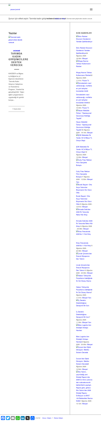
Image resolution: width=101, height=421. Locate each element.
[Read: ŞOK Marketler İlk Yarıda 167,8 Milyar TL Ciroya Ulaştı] (84, 140)
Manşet (85, 58)
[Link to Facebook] (68, 418)
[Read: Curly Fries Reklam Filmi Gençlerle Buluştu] (84, 165)
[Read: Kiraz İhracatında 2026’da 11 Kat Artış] (84, 234)
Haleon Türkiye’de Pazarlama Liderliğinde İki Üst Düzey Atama (84, 289)
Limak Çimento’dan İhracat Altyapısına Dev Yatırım (83, 267)
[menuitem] (85, 9)
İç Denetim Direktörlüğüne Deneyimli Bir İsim (82, 314)
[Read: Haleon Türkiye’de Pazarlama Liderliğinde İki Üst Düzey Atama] (84, 281)
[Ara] (85, 9)
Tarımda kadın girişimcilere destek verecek (18, 59)
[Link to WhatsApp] (87, 418)
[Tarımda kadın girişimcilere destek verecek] (16, 41)
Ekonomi (16, 51)
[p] (14, 9)
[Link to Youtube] (83, 418)
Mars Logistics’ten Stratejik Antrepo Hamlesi (82, 339)
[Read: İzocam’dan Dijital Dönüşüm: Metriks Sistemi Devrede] (84, 352)
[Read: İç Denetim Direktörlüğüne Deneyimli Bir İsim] (84, 305)
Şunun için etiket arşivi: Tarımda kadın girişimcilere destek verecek (37, 18)
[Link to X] (72, 418)
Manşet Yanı (86, 297)
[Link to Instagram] (76, 418)
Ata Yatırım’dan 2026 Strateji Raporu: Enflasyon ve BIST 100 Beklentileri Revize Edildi (84, 395)
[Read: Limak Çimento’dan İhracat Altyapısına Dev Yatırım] (84, 259)
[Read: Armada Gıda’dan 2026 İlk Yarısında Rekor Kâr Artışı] (84, 214)
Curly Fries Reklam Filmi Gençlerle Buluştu (83, 174)
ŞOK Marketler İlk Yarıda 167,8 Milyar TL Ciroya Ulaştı (84, 149)
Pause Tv (85, 80)
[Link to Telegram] (91, 418)
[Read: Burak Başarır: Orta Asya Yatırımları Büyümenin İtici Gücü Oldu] (84, 192)
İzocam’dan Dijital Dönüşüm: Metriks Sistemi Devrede (82, 361)
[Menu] (91, 9)
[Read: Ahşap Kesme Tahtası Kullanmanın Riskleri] (84, 66)
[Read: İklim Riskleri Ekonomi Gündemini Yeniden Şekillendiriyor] (84, 41)
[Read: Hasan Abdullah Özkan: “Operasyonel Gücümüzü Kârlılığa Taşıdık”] (84, 118)
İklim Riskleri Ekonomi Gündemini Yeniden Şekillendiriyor (84, 50)
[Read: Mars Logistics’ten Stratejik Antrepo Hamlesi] (84, 330)
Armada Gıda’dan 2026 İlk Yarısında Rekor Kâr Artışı (84, 223)
